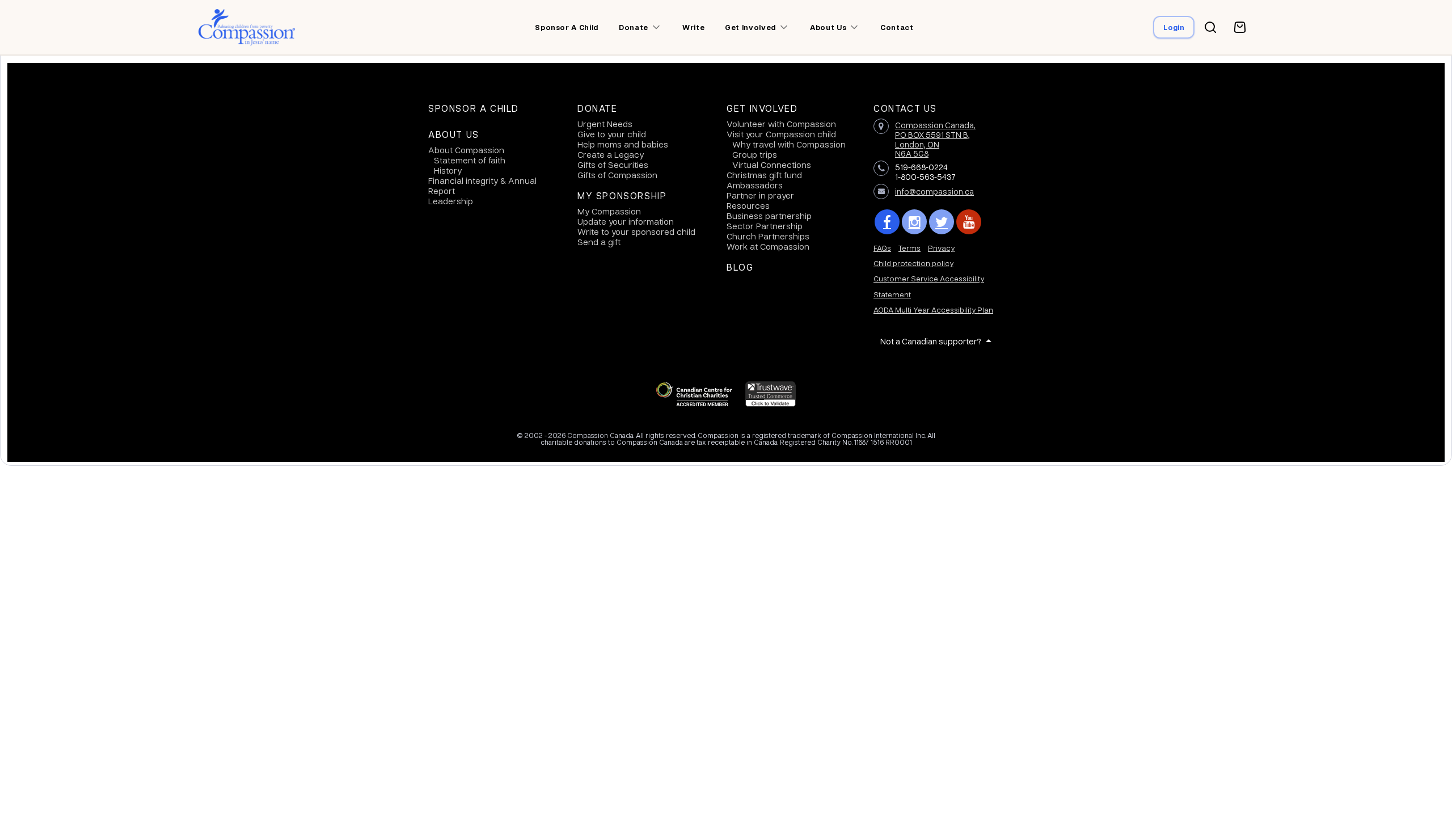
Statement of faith (469, 160)
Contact (897, 27)
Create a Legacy (610, 154)
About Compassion (466, 150)
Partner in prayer (760, 195)
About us (828, 27)
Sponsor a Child (473, 108)
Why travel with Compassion (789, 144)
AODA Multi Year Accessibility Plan (933, 309)
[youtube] (968, 221)
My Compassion (609, 211)
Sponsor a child (566, 27)
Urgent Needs (604, 124)
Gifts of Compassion (617, 175)
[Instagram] (914, 221)
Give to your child (611, 134)
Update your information (625, 221)
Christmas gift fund (764, 175)
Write (693, 27)
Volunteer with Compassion (781, 124)
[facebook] (887, 221)
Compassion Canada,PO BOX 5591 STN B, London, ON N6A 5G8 (935, 139)
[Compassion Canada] (247, 27)
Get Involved (762, 108)
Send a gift (599, 242)
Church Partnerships (768, 236)
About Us (453, 134)
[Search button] (1210, 27)
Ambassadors (755, 185)
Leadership (450, 201)
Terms (909, 247)
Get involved (750, 27)
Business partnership (769, 215)
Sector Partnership (765, 226)
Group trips (754, 154)
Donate (633, 27)
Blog (740, 267)
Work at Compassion (768, 246)
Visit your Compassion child (781, 134)
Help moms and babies (622, 144)
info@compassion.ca (934, 191)
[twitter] (941, 221)
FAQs (882, 247)
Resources (748, 205)
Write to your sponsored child (636, 231)
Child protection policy (913, 263)
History (448, 170)
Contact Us (905, 108)
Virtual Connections (771, 164)
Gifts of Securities (612, 164)
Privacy (941, 247)
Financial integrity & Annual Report (482, 185)
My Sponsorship (621, 195)
